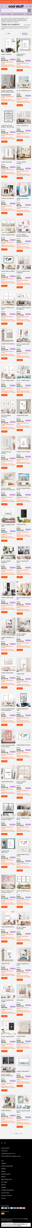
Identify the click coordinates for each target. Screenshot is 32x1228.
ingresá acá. (25, 1218)
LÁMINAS (3, 1187)
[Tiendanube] (7, 1222)
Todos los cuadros (6, 14)
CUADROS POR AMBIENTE (7, 1190)
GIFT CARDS (4, 1182)
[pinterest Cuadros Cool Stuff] (5, 1143)
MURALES (3, 1168)
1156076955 (4, 1151)
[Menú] (2, 6)
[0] (30, 6)
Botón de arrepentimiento (6, 1219)
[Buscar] (29, 10)
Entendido (19, 1225)
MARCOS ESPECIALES (6, 1179)
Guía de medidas (5, 1193)
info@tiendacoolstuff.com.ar (8, 1153)
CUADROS (3, 1163)
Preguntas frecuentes (6, 1195)
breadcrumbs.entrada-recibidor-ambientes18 (16, 20)
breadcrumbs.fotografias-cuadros (21, 18)
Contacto (3, 1198)
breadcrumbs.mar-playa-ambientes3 (9, 19)
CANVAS (3, 1171)
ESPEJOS (3, 1185)
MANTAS (3, 1177)
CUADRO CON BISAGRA (18, 14)
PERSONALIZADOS (5, 1174)
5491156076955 (5, 1148)
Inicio (2, 18)
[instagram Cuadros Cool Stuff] (1, 1143)
